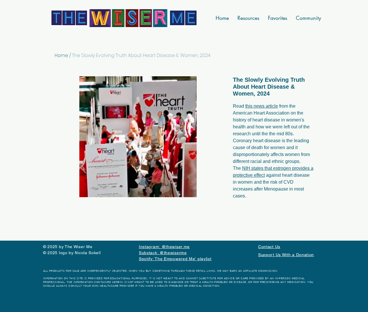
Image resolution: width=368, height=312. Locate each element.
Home (61, 55)
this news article (261, 106)
